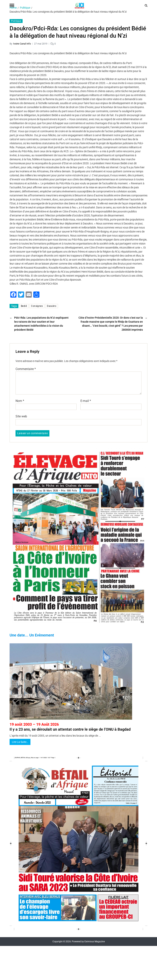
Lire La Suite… (20, 741)
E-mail (85, 401)
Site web (21, 416)
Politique (16, 21)
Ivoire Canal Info (22, 43)
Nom (20, 401)
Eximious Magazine (94, 941)
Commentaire (26, 369)
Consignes (37, 306)
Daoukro (51, 306)
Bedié (24, 306)
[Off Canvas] (12, 5)
